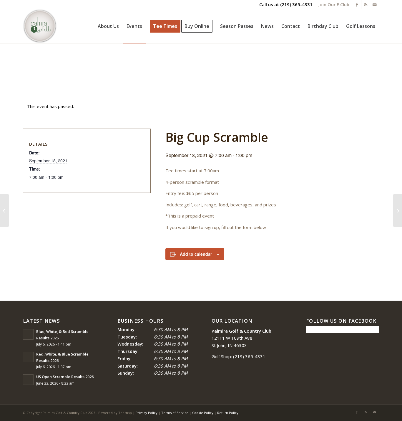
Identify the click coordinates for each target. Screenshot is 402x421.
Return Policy (227, 412)
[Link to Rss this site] (365, 4)
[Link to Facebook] (357, 4)
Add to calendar (196, 254)
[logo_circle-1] (40, 26)
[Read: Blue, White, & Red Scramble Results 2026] (28, 334)
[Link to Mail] (374, 4)
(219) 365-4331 (296, 4)
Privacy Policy (146, 412)
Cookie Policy (202, 412)
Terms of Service (174, 412)
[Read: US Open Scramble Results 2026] (28, 379)
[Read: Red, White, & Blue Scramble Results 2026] (28, 357)
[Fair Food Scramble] (4, 210)
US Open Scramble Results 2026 (65, 376)
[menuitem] (332, 4)
